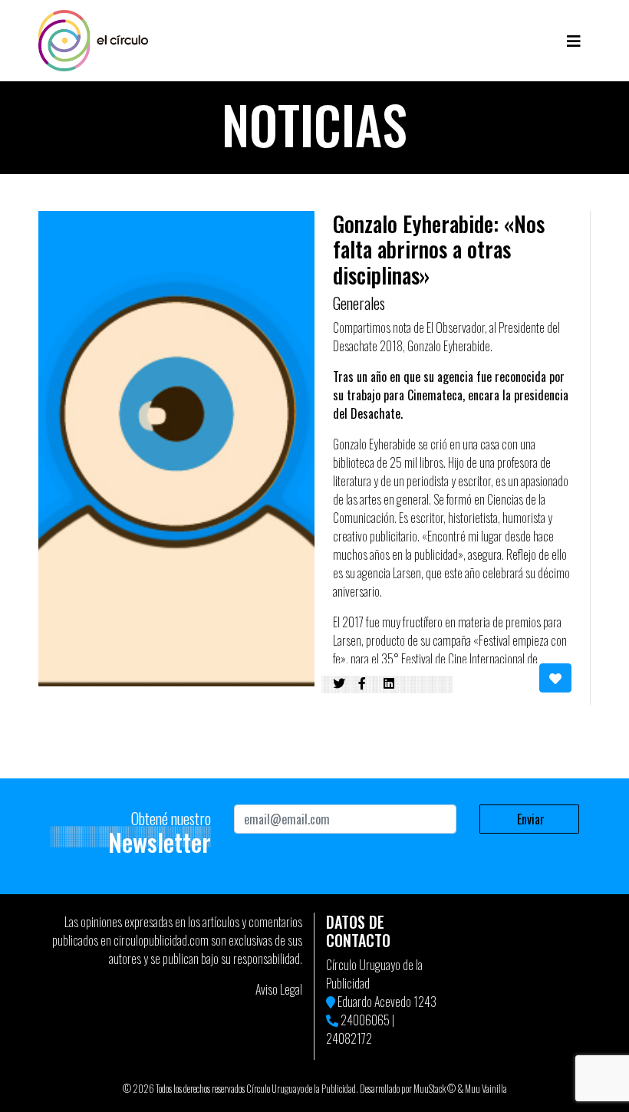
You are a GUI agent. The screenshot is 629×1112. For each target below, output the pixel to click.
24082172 (349, 1038)
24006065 (365, 1020)
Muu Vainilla (486, 1088)
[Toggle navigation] (574, 40)
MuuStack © (434, 1088)
